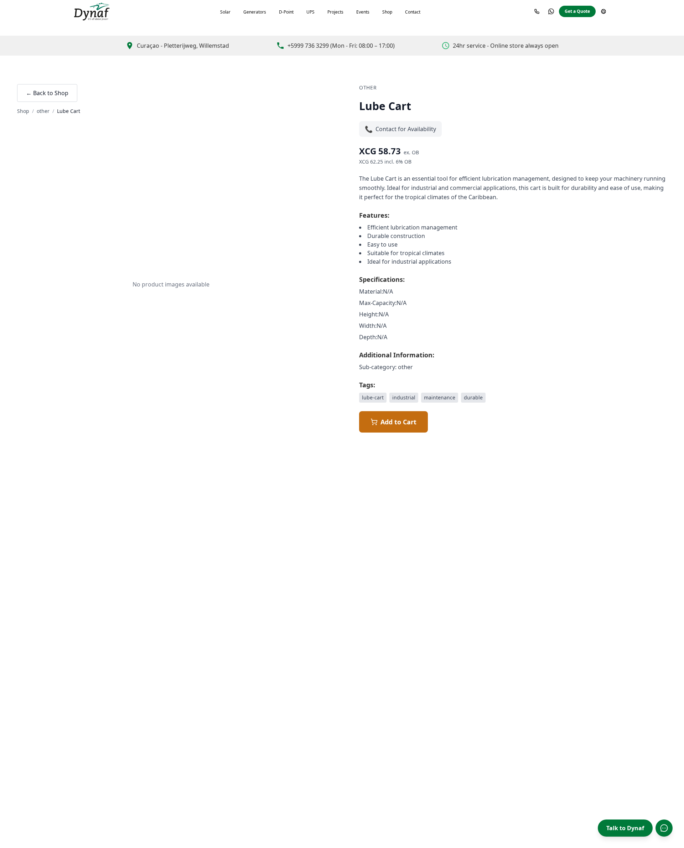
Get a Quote (577, 11)
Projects (335, 12)
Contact (412, 12)
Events (362, 12)
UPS (310, 12)
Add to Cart (398, 422)
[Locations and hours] (603, 11)
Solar (225, 12)
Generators (254, 12)
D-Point (286, 12)
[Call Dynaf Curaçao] (536, 11)
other (43, 111)
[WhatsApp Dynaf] (551, 11)
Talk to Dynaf (625, 828)
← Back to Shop (47, 93)
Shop (387, 12)
